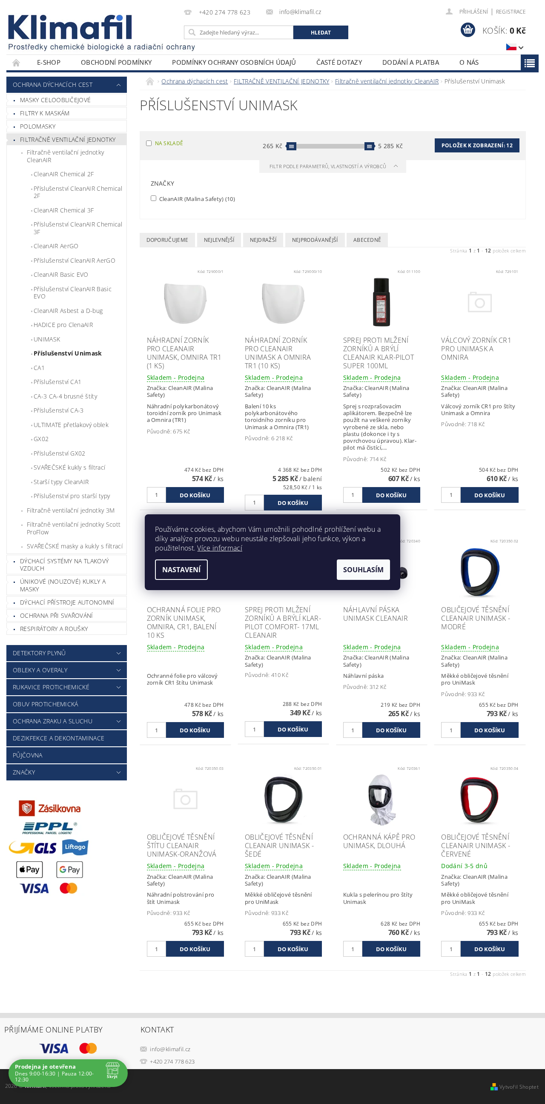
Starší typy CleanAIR (61, 482)
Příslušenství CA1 (57, 382)
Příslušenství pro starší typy (72, 496)
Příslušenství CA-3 (59, 410)
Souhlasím (363, 569)
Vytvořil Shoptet (519, 1086)
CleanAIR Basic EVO (61, 274)
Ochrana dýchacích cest (52, 84)
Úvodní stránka (16, 62)
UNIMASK (47, 339)
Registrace (511, 11)
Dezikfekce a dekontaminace (58, 738)
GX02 (41, 439)
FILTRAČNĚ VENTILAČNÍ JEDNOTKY (67, 139)
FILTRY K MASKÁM (45, 113)
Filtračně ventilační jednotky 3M (71, 510)
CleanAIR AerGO (56, 246)
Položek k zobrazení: (477, 145)
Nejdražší (263, 240)
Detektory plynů (39, 653)
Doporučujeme (167, 240)
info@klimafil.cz (170, 1049)
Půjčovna (28, 755)
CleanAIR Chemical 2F (64, 174)
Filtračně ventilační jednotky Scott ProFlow (73, 528)
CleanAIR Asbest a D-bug (68, 311)
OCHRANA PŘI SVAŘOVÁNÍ (56, 615)
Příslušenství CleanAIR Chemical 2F (78, 192)
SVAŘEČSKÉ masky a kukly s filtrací (75, 546)
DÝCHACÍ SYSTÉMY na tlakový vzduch (64, 565)
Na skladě (169, 143)
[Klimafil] (71, 27)
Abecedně (367, 240)
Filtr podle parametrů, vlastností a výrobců (329, 166)
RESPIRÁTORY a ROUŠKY (54, 629)
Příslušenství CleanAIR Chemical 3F (78, 228)
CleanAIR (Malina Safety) (196, 198)
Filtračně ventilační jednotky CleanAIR (65, 156)
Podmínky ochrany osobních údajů (234, 62)
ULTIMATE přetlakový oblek (71, 425)
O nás (469, 62)
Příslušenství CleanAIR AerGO (74, 260)
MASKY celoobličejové (55, 100)
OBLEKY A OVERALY (40, 670)
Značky (24, 772)
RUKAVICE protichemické (51, 687)
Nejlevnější (219, 240)
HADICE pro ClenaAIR (63, 325)
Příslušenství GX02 (60, 453)
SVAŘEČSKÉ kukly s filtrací (69, 467)
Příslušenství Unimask (68, 353)
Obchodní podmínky (116, 62)
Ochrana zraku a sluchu (52, 721)
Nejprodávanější (315, 240)
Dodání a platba (410, 62)
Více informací (219, 548)
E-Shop (48, 62)
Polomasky (37, 126)
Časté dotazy (339, 62)
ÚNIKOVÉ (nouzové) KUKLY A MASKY (63, 585)
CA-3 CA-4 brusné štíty (65, 396)
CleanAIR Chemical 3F (64, 210)
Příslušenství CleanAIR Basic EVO (73, 293)
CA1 (39, 368)
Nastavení (181, 569)
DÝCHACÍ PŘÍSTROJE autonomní (67, 602)
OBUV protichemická (45, 704)
